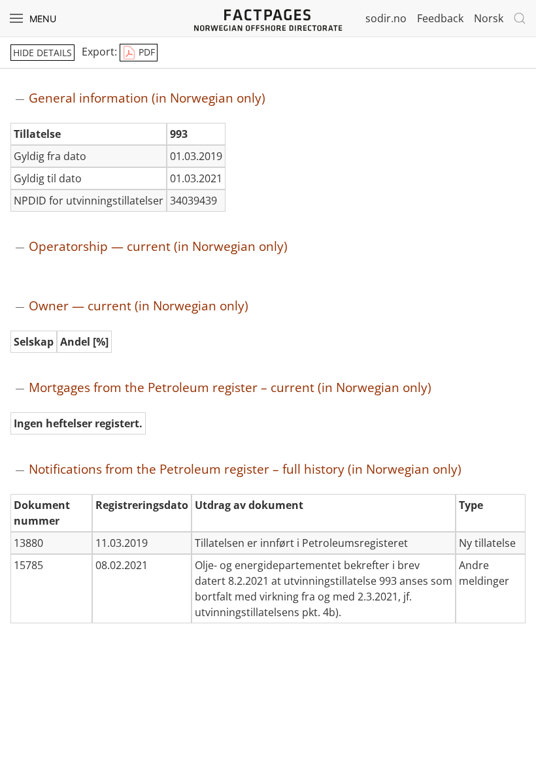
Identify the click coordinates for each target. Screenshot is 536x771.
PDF (145, 52)
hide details (42, 52)
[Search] (519, 18)
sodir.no (386, 18)
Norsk (488, 18)
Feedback (440, 18)
